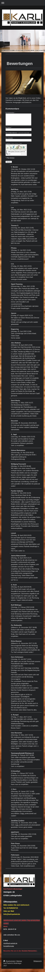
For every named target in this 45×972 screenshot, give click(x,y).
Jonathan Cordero (17, 820)
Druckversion (10, 961)
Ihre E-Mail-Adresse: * (17, 132)
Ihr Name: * (9, 127)
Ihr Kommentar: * (10, 112)
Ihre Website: (9, 138)
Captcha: (14, 143)
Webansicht (37, 961)
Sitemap (19, 961)
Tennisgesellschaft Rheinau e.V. (22, 753)
